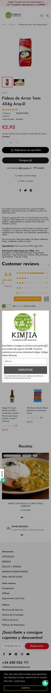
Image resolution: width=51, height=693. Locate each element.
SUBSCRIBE (25, 370)
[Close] (46, 345)
